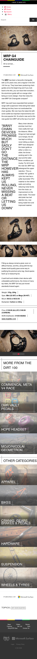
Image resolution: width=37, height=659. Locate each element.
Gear (28, 626)
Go (33, 19)
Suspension (18, 557)
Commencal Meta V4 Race (18, 382)
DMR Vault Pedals (18, 402)
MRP (7, 80)
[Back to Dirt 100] (18, 12)
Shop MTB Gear (12, 628)
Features (9, 626)
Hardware (18, 536)
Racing (27, 624)
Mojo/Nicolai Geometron (18, 443)
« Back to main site (18, 2)
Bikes (18, 495)
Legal (12, 644)
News (9, 624)
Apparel (18, 474)
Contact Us (26, 628)
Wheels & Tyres (18, 578)
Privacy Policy (20, 644)
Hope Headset (18, 423)
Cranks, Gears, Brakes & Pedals (18, 516)
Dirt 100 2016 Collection (18, 608)
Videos (18, 624)
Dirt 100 (19, 626)
